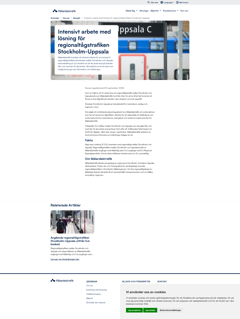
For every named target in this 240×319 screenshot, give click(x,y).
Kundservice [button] (169, 10)
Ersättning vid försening (96, 290)
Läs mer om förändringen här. (65, 259)
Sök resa (152, 2)
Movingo (144, 10)
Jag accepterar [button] (134, 310)
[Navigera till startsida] (64, 10)
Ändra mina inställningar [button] (170, 310)
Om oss (184, 10)
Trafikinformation (93, 294)
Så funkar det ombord (95, 302)
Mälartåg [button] (131, 10)
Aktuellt (76, 18)
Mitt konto (182, 2)
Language (166, 2)
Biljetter (89, 298)
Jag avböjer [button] (150, 310)
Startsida (55, 18)
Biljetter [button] (154, 10)
